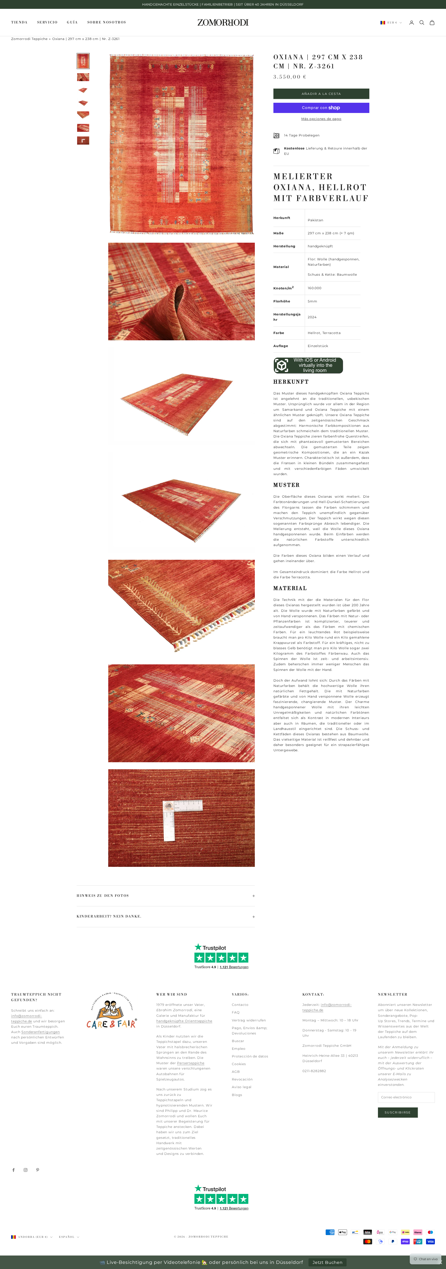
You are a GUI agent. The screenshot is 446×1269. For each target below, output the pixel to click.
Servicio (47, 22)
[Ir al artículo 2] (83, 77)
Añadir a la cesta (321, 94)
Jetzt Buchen (328, 1262)
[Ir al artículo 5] (83, 115)
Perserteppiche (190, 1063)
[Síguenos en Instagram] (25, 1170)
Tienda (19, 22)
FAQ (236, 1012)
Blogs (237, 1095)
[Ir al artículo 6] (83, 127)
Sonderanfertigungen (40, 1032)
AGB (236, 1072)
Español (67, 1237)
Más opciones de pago (321, 119)
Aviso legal (242, 1087)
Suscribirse (398, 1112)
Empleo (239, 1049)
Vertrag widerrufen (249, 1020)
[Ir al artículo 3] (83, 89)
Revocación (242, 1079)
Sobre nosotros (106, 22)
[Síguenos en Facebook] (13, 1170)
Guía (72, 22)
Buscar (238, 1041)
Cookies (239, 1064)
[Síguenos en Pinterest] (37, 1170)
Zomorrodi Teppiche (29, 39)
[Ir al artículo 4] (83, 102)
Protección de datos (250, 1056)
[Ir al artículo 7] (83, 140)
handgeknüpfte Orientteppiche (184, 1021)
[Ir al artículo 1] (83, 61)
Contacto (240, 1005)
